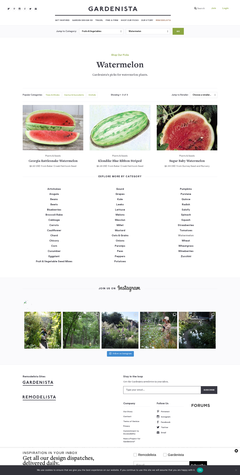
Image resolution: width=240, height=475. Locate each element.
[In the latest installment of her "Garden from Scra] (120, 330)
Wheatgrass (185, 246)
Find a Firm (112, 20)
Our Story (147, 20)
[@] (32, 304)
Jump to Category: (66, 31)
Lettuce (120, 209)
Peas (120, 251)
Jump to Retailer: (180, 95)
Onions (120, 240)
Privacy (126, 426)
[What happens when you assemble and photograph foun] (81, 330)
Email (163, 433)
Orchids (92, 95)
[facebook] (25, 9)
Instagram (165, 417)
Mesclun (120, 220)
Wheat (186, 240)
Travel (99, 20)
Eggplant (54, 256)
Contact (127, 416)
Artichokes (54, 189)
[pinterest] (14, 9)
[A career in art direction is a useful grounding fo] (197, 330)
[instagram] (19, 9)
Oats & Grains (120, 235)
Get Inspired (62, 20)
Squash (185, 220)
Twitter (164, 427)
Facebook (165, 422)
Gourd (120, 189)
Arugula (54, 194)
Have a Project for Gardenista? (131, 440)
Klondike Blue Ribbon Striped (120, 161)
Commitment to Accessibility (131, 432)
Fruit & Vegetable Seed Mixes (54, 261)
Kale (120, 199)
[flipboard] (9, 9)
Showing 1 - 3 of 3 (119, 95)
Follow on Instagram (122, 354)
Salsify (186, 209)
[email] (35, 9)
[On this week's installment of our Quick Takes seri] (158, 330)
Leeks (120, 204)
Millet (120, 225)
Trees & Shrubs (53, 95)
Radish (186, 204)
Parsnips (120, 246)
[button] (199, 8)
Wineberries (185, 251)
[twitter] (30, 9)
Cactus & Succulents (74, 95)
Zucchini (186, 256)
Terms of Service (131, 421)
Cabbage (54, 220)
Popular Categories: (32, 95)
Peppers (120, 256)
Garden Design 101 (82, 20)
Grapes (120, 194)
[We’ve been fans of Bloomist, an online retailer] (42, 330)
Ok (200, 470)
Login (225, 8)
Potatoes (120, 261)
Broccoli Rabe (54, 214)
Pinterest (165, 412)
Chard (54, 235)
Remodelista (163, 20)
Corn (54, 246)
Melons (120, 214)
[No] (236, 470)
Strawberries (186, 225)
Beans (54, 199)
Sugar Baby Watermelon (187, 161)
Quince (186, 199)
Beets (54, 204)
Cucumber (54, 251)
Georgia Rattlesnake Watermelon (53, 161)
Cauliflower (54, 230)
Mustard (120, 230)
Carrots (54, 225)
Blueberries (54, 209)
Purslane (186, 194)
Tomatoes (186, 230)
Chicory (54, 240)
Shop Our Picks (130, 20)
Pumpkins (186, 189)
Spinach (186, 214)
